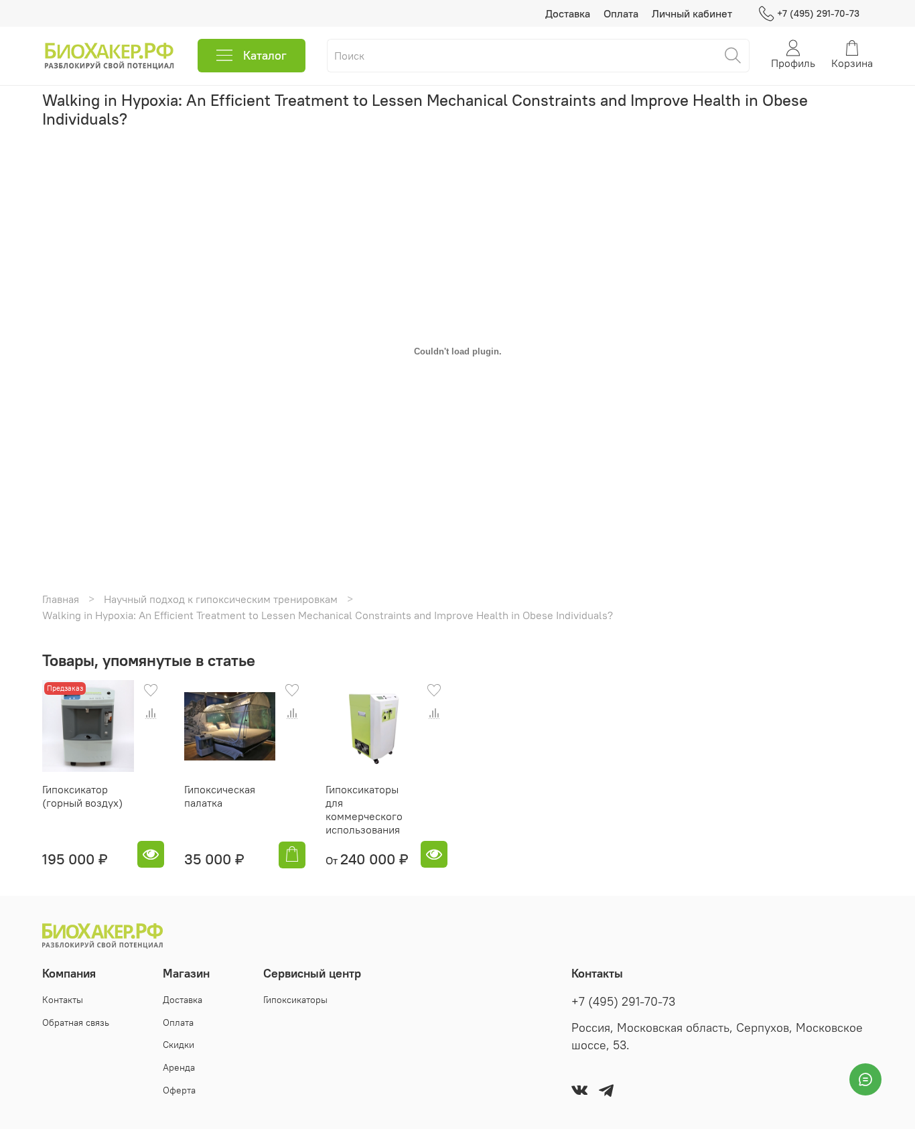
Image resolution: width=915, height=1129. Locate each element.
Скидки (178, 1045)
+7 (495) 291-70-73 (818, 13)
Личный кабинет (692, 13)
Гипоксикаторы (295, 1000)
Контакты (62, 1000)
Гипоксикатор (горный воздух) (82, 796)
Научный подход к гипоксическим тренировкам (221, 599)
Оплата (621, 13)
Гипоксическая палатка (219, 796)
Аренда (179, 1067)
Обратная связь (75, 1022)
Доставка (567, 13)
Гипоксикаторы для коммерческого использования (364, 809)
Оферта (179, 1090)
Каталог (265, 55)
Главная (60, 599)
